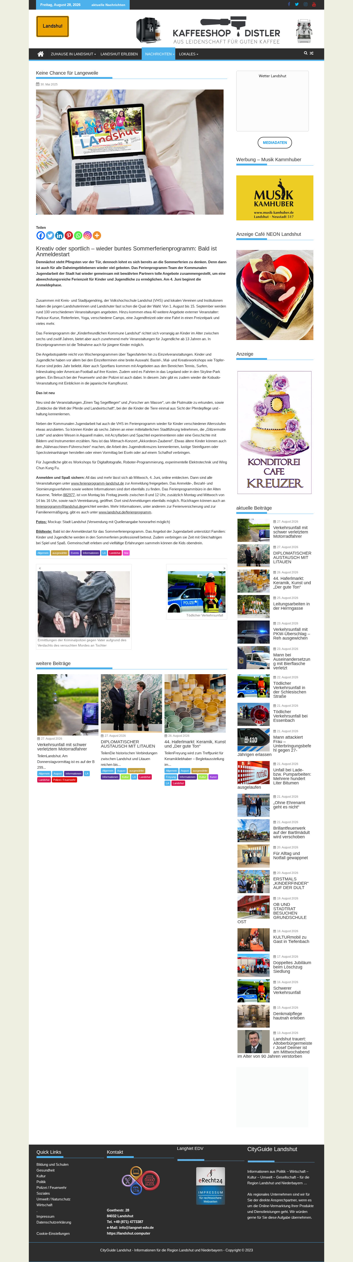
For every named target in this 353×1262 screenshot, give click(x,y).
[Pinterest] (69, 235)
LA (104, 552)
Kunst (213, 776)
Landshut (115, 552)
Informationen (91, 552)
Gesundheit (46, 1170)
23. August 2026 (287, 623)
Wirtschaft (44, 1205)
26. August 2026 (178, 735)
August (58, 773)
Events (75, 552)
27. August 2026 (51, 738)
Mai (126, 552)
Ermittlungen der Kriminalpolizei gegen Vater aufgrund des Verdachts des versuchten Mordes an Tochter (82, 642)
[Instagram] (87, 235)
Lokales (187, 54)
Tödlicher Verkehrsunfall (204, 615)
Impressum (46, 1216)
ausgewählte (59, 552)
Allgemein (43, 552)
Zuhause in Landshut (72, 54)
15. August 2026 (287, 1007)
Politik (41, 1182)
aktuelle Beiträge (254, 508)
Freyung (171, 776)
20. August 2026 (287, 847)
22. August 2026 (287, 677)
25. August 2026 (287, 598)
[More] (97, 235)
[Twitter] (50, 235)
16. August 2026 (287, 982)
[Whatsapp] (78, 235)
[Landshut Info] (40, 53)
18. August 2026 (287, 931)
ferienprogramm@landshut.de (59, 506)
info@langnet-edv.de (136, 1227)
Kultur (125, 776)
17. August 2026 (287, 956)
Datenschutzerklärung (54, 1222)
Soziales (43, 1193)
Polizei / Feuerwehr (64, 779)
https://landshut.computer (128, 1233)
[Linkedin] (59, 235)
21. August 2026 (287, 705)
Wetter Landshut (272, 75)
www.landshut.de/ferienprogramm (125, 512)
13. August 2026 (287, 1033)
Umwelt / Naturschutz (54, 1199)
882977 (69, 495)
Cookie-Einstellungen (53, 1233)
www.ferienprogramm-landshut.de (97, 483)
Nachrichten (158, 54)
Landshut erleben (119, 54)
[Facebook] (41, 235)
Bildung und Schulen (52, 1164)
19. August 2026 (287, 898)
